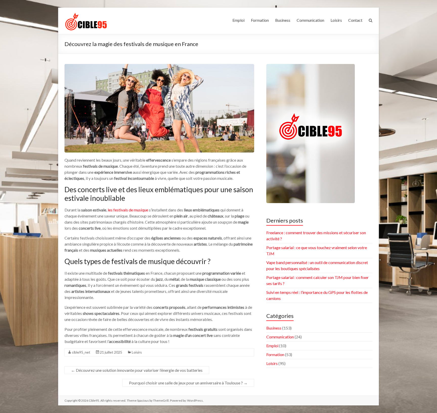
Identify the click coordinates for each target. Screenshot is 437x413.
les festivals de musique (128, 209)
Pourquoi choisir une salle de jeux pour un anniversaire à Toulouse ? (188, 382)
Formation (260, 20)
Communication (310, 20)
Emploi (238, 20)
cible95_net (81, 352)
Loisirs (336, 20)
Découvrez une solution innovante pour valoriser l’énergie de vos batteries (137, 370)
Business (282, 20)
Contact (355, 20)
